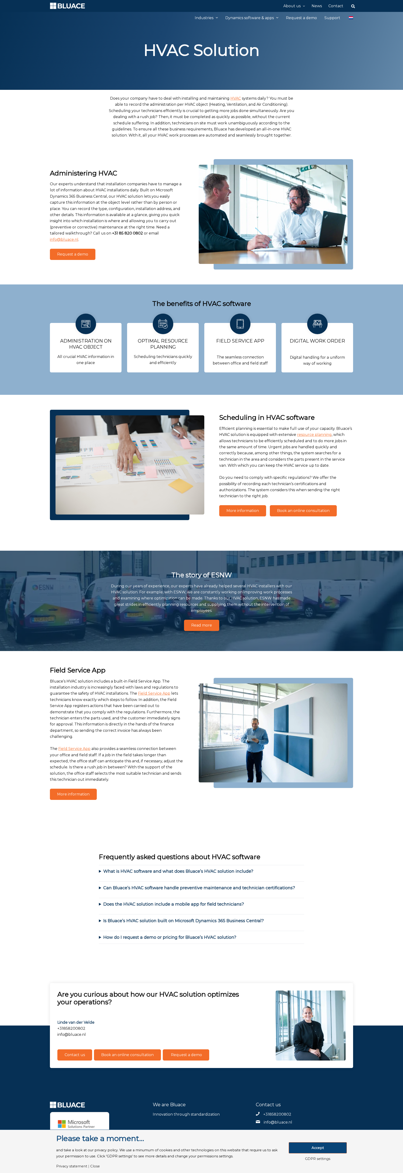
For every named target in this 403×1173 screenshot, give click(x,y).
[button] (303, 6)
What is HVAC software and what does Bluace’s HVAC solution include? (178, 871)
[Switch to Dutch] (348, 18)
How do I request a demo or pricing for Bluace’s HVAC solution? (169, 937)
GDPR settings (317, 1159)
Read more (201, 625)
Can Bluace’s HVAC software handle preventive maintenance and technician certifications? (199, 887)
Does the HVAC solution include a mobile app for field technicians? (173, 904)
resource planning (314, 434)
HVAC (235, 98)
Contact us (75, 1055)
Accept (318, 1148)
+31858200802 (277, 1114)
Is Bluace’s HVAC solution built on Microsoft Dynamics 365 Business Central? (183, 920)
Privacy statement (71, 1166)
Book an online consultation (303, 510)
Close (95, 1166)
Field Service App (154, 693)
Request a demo (72, 254)
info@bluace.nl (64, 239)
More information (242, 510)
